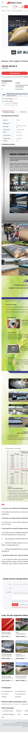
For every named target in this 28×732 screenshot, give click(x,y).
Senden (15, 604)
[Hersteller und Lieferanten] (14, 2)
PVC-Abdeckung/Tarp (20, 694)
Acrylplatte (3, 696)
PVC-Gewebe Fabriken (8, 711)
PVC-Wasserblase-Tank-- (7, 691)
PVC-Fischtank (4, 694)
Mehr (2, 717)
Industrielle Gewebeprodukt (17, 10)
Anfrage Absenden (15, 73)
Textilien (8, 10)
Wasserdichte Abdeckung (8, 714)
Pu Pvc (19, 714)
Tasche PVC (19, 711)
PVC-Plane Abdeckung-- (20, 691)
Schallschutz (18, 696)
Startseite (3, 10)
